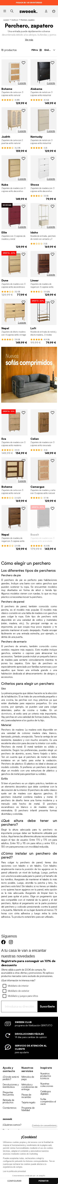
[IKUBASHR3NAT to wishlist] (23, 158)
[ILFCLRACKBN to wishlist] (52, 302)
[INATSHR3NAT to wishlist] (52, 460)
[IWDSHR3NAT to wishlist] (23, 254)
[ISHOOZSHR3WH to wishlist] (52, 158)
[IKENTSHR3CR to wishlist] (52, 110)
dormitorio (6, 713)
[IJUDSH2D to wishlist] (23, 110)
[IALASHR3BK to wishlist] (52, 63)
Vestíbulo (14, 20)
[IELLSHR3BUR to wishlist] (23, 206)
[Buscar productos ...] (12, 11)
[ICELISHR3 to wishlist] (52, 412)
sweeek (6, 20)
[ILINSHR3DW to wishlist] (52, 254)
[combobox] (49, 50)
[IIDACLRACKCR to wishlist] (52, 206)
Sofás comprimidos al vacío (48, 1101)
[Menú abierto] (4, 11)
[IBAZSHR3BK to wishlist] (52, 508)
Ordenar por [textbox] (50, 49)
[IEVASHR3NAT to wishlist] (23, 412)
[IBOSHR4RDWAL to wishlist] (23, 460)
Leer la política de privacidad (14, 1171)
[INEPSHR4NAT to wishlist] (23, 302)
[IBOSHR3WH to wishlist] (23, 63)
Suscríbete (47, 1006)
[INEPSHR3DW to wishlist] (23, 508)
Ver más (29, 39)
